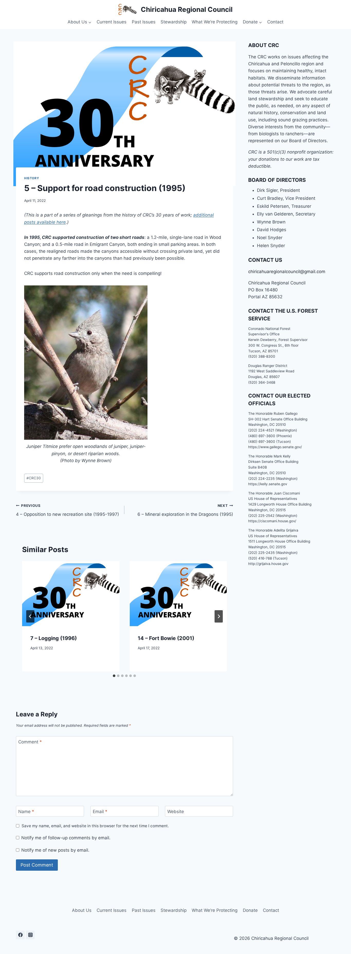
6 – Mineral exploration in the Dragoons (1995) (185, 510)
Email (100, 811)
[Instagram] (30, 935)
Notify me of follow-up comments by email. (65, 837)
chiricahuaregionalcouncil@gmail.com (286, 271)
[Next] (219, 616)
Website (175, 811)
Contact (275, 21)
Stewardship (174, 21)
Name (26, 811)
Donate (250, 910)
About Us (81, 910)
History (31, 178)
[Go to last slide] (30, 616)
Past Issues (143, 21)
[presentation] (70, 593)
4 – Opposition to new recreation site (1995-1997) (67, 510)
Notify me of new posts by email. (55, 850)
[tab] (114, 675)
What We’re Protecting (214, 21)
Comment (30, 741)
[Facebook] (20, 935)
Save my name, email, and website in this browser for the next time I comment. (95, 825)
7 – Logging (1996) (53, 638)
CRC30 (33, 478)
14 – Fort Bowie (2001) (166, 638)
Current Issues (111, 21)
